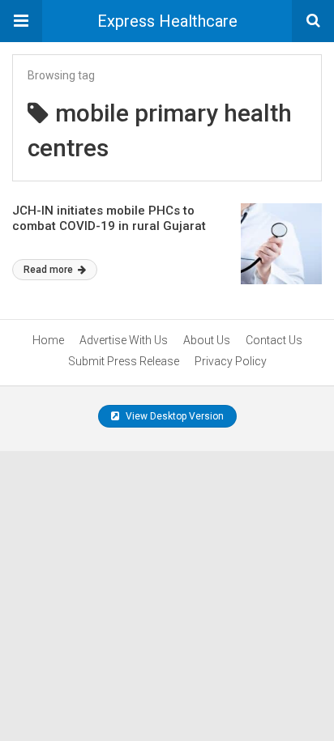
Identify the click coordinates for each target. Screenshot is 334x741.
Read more (49, 269)
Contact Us (274, 340)
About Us (206, 340)
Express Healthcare (167, 21)
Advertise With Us (123, 340)
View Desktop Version (173, 416)
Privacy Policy (231, 361)
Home (48, 340)
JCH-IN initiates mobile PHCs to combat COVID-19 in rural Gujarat (109, 218)
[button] (21, 21)
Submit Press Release (123, 361)
